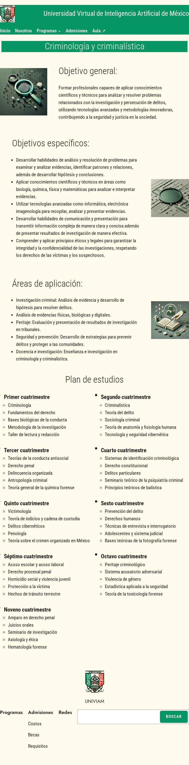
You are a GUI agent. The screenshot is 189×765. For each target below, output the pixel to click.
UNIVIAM (94, 701)
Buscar (174, 716)
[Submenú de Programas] (59, 30)
